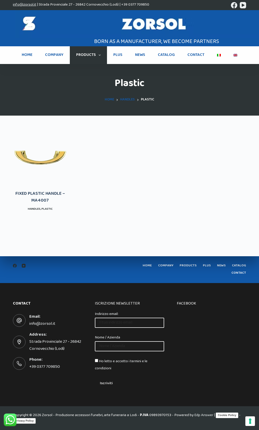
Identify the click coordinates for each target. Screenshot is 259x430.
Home (27, 55)
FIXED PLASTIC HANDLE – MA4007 (40, 197)
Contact (195, 55)
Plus (117, 55)
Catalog (166, 55)
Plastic (47, 209)
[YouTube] (243, 5)
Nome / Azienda (107, 337)
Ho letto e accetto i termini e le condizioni (121, 365)
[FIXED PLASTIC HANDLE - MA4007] (40, 157)
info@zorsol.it (24, 5)
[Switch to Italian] (219, 55)
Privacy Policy (24, 420)
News (140, 55)
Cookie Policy (227, 415)
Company (54, 55)
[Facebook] (234, 5)
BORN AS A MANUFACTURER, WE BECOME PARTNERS (156, 42)
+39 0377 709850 (44, 367)
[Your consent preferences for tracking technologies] (250, 421)
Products (86, 55)
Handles (34, 209)
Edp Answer (203, 415)
